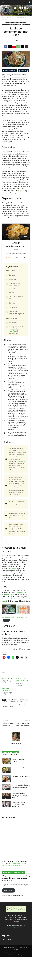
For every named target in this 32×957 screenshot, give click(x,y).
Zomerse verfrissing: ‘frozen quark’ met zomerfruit (19, 804)
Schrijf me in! (8, 890)
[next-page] (6, 811)
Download (6, 620)
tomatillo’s (12, 331)
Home (3, 17)
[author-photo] (16, 740)
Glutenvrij (14, 699)
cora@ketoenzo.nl (16, 928)
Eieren (8, 699)
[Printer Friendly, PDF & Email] (21, 649)
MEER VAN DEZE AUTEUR (10, 754)
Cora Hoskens (10, 39)
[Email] (22, 46)
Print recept (24, 70)
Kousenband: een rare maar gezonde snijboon (23, 724)
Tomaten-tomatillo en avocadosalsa (8, 724)
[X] (10, 46)
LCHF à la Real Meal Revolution (8, 24)
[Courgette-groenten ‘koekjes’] (6, 761)
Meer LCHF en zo (23, 947)
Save (15, 46)
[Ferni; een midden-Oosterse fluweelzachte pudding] (6, 787)
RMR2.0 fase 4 (6, 704)
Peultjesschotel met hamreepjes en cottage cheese (19, 796)
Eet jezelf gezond (4, 772)
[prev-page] (3, 811)
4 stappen (10, 568)
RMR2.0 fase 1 (6, 701)
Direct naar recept (10, 70)
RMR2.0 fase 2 (14, 701)
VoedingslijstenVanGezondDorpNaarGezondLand (14, 617)
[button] (3, 2)
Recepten (19, 24)
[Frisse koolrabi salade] (6, 770)
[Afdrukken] (26, 46)
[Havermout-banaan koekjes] (6, 778)
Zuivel (11, 706)
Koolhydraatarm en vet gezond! (19, 22)
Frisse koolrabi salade (19, 768)
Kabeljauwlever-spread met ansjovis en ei (22, 680)
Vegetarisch (21, 704)
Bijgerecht (4, 763)
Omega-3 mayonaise (8, 678)
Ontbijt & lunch (25, 24)
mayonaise (11, 77)
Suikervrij (13, 704)
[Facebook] (5, 46)
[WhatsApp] (18, 46)
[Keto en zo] (16, 10)
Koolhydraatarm (23, 699)
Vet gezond (5, 706)
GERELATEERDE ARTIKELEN (10, 752)
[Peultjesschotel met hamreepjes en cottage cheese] (6, 796)
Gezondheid (10, 17)
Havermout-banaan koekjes (21, 776)
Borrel (3, 780)
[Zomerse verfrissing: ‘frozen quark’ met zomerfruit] (6, 804)
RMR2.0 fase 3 (23, 701)
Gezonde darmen (4, 789)
